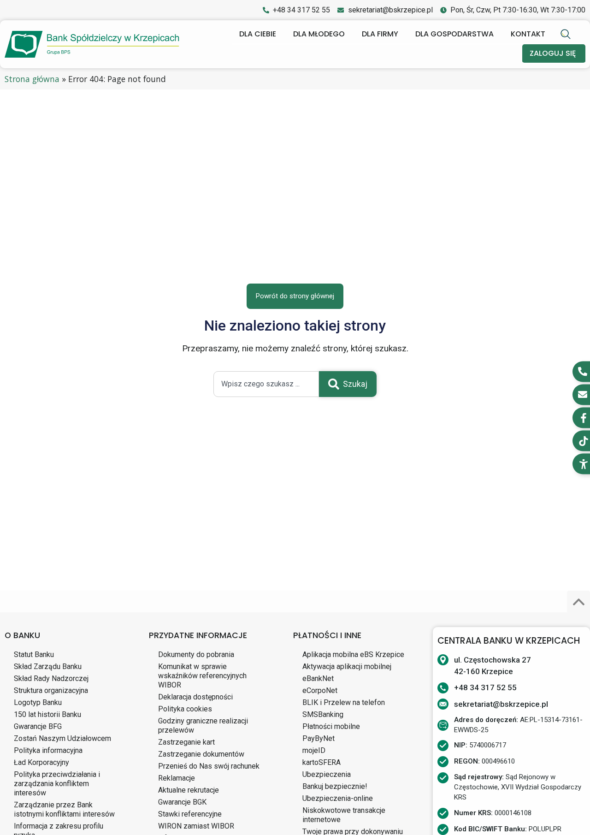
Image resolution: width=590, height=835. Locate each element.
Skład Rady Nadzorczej (51, 678)
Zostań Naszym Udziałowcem (62, 738)
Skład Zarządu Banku (48, 666)
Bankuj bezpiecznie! (334, 786)
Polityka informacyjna (48, 750)
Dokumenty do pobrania (196, 654)
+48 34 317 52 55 (485, 687)
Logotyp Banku (38, 702)
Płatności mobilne (331, 726)
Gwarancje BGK (182, 802)
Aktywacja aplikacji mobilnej (346, 666)
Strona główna (32, 78)
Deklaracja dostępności (195, 697)
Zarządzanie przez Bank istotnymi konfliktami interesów (64, 809)
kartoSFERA (321, 762)
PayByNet (318, 738)
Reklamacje (176, 778)
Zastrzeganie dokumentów (201, 754)
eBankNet (318, 678)
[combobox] (266, 384)
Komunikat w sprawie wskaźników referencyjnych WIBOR (202, 675)
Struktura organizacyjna (51, 690)
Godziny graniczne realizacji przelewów (203, 725)
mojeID (313, 750)
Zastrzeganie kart (186, 742)
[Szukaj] (566, 34)
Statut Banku (34, 654)
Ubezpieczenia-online (337, 798)
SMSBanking (322, 714)
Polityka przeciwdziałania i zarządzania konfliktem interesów (57, 783)
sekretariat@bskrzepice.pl (501, 704)
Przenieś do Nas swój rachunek (209, 766)
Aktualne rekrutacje (188, 790)
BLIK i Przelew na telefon (343, 702)
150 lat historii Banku (47, 714)
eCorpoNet (319, 690)
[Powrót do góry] (578, 602)
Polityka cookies (185, 709)
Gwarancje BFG (38, 726)
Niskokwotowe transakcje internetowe (343, 815)
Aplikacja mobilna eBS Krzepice (353, 654)
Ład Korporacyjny (41, 762)
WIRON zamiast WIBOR (196, 826)
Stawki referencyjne (190, 814)
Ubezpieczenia (326, 774)
